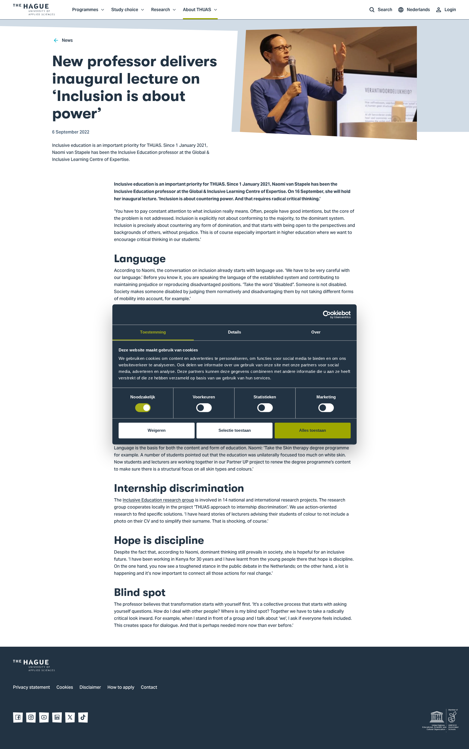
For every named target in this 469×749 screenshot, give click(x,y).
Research (160, 12)
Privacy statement (31, 687)
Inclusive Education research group (158, 500)
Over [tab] (316, 332)
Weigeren (157, 430)
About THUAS (197, 12)
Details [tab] (234, 332)
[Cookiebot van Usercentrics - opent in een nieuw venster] (327, 314)
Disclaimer (90, 687)
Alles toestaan (312, 430)
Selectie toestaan (234, 430)
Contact (149, 687)
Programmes (85, 12)
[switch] (204, 408)
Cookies (64, 687)
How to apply (120, 687)
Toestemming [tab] (153, 332)
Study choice (124, 12)
